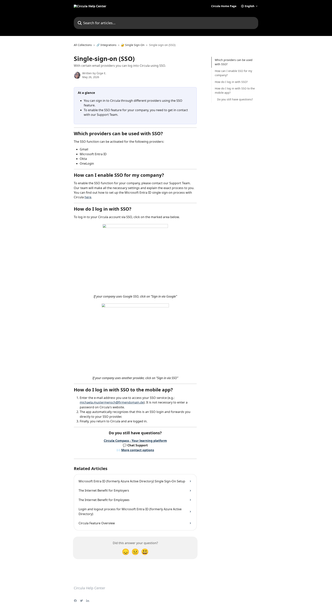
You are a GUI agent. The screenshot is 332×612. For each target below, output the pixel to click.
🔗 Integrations (106, 45)
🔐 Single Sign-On (132, 45)
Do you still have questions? (235, 99)
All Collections (83, 45)
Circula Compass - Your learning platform (135, 441)
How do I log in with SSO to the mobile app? (235, 90)
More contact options (137, 450)
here (88, 197)
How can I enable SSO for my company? (233, 73)
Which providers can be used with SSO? (233, 62)
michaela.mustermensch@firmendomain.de (112, 402)
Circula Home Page (223, 6)
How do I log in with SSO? (231, 81)
